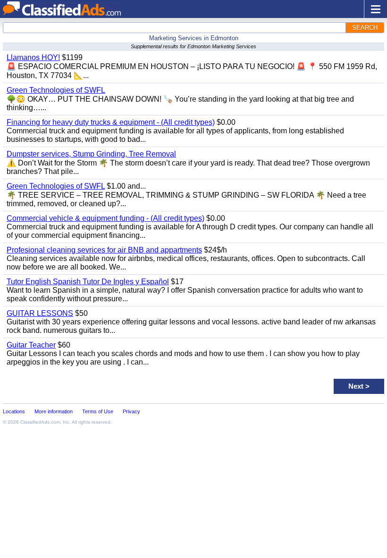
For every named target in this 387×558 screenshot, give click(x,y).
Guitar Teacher (31, 345)
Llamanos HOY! (33, 57)
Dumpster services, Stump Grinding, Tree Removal (91, 154)
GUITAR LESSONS (40, 313)
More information (53, 411)
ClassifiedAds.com (40, 422)
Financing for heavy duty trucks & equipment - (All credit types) (111, 122)
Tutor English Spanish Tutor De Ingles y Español (88, 282)
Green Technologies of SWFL (56, 90)
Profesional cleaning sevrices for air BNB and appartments (104, 250)
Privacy (131, 411)
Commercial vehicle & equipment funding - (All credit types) (105, 218)
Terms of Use (97, 411)
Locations (14, 411)
